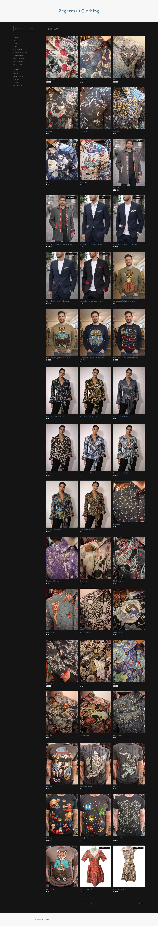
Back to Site (17, 85)
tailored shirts (18, 50)
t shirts (15, 47)
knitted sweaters (19, 59)
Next (140, 903)
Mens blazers (18, 62)
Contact (16, 82)
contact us (17, 73)
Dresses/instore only (20, 53)
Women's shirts (18, 56)
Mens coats (17, 65)
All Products (17, 41)
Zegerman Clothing (79, 11)
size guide (16, 79)
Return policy (18, 76)
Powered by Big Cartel (41, 920)
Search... (16, 43)
